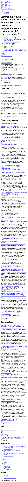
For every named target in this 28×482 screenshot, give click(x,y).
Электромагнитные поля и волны (18, 371)
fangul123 (7, 374)
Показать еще (4, 318)
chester (6, 214)
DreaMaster (7, 169)
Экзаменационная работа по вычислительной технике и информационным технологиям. (13, 270)
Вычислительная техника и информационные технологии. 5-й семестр (13, 173)
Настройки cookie (8, 456)
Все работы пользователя (19, 50)
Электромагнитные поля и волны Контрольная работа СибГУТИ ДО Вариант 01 (13, 352)
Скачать (9, 56)
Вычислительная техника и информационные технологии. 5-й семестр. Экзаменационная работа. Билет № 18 (13, 219)
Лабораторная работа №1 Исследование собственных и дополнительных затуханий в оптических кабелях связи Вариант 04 (13, 327)
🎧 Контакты (7, 469)
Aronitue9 (7, 422)
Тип (5, 464)
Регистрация (4, 5)
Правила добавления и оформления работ (15, 446)
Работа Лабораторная (12, 213)
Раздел (2, 2)
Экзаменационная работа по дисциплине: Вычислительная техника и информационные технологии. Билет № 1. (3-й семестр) (13, 125)
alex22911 (7, 289)
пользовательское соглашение (15, 438)
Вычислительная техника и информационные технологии (11, 166)
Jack (5, 140)
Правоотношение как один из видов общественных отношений (10, 400)
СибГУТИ (6, 13)
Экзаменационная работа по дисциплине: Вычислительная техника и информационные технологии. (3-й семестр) (13, 146)
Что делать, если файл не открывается (11, 85)
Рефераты (3, 420)
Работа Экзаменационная (13, 137)
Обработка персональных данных (13, 451)
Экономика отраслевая (7, 395)
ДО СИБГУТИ (4, 371)
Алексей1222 (8, 396)
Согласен (4, 437)
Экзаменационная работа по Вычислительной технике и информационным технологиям (13, 244)
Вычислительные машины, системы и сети (12, 138)
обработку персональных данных (18, 437)
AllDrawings (7, 467)
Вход (9, 5)
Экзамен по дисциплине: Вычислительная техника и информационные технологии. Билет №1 (13, 296)
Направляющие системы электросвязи (11, 346)
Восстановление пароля (10, 478)
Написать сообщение (17, 49)
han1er (6, 349)
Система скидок (8, 449)
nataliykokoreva (8, 266)
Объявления (10, 2)
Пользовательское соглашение (12, 450)
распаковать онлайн (6, 78)
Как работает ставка (9, 447)
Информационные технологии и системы (13, 38)
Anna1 (6, 195)
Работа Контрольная (11, 192)
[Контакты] (4, 4)
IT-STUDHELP (8, 315)
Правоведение (10, 420)
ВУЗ (5, 2)
